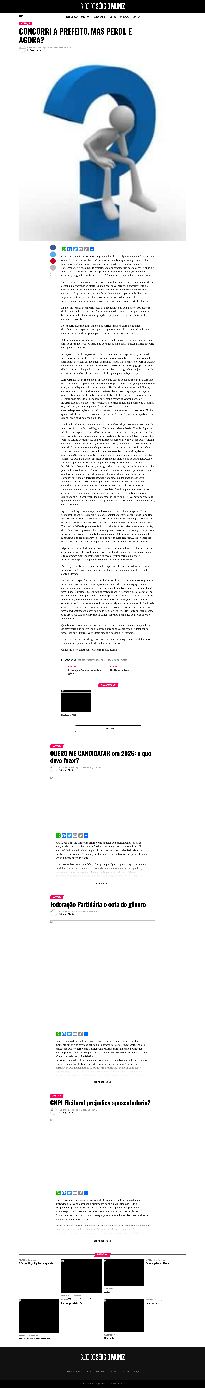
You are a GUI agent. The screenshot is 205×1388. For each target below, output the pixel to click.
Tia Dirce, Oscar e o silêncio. (77, 16)
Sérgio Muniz (99, 16)
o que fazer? (121, 660)
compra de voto (95, 660)
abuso (82, 660)
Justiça (136, 16)
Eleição (109, 660)
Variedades (125, 16)
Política (112, 16)
